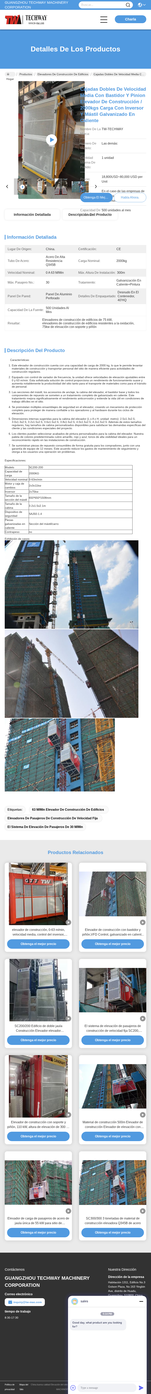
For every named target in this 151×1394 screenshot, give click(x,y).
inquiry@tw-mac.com (27, 1302)
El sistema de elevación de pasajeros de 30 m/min (45, 827)
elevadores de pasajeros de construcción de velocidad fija (52, 818)
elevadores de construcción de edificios (63, 74)
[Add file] (73, 1387)
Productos (25, 74)
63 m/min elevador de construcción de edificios (68, 809)
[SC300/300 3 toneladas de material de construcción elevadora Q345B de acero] (112, 1182)
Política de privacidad (10, 1386)
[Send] (141, 1387)
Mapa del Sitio (23, 1386)
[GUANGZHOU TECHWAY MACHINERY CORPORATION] (26, 20)
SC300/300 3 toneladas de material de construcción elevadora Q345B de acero (113, 1221)
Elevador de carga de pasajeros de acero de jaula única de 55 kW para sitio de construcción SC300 (38, 1221)
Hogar (10, 74)
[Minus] (141, 1301)
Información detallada (32, 215)
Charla (130, 19)
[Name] (128, 5)
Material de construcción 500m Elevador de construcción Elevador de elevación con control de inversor (113, 1125)
